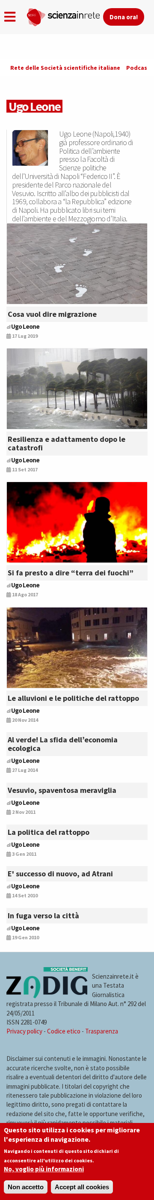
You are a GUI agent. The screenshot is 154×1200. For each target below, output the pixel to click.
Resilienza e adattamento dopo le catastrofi (66, 443)
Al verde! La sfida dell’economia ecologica (63, 744)
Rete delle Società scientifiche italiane (65, 67)
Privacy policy (24, 1031)
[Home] (65, 15)
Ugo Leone (25, 326)
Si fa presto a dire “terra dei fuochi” (70, 573)
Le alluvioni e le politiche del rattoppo (73, 698)
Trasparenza (101, 1031)
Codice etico (63, 1031)
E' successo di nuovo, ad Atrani (60, 873)
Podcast (138, 67)
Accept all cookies (82, 1187)
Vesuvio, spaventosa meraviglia (62, 790)
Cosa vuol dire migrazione (52, 314)
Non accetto (26, 1187)
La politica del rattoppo (48, 832)
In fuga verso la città (43, 915)
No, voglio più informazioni (44, 1169)
